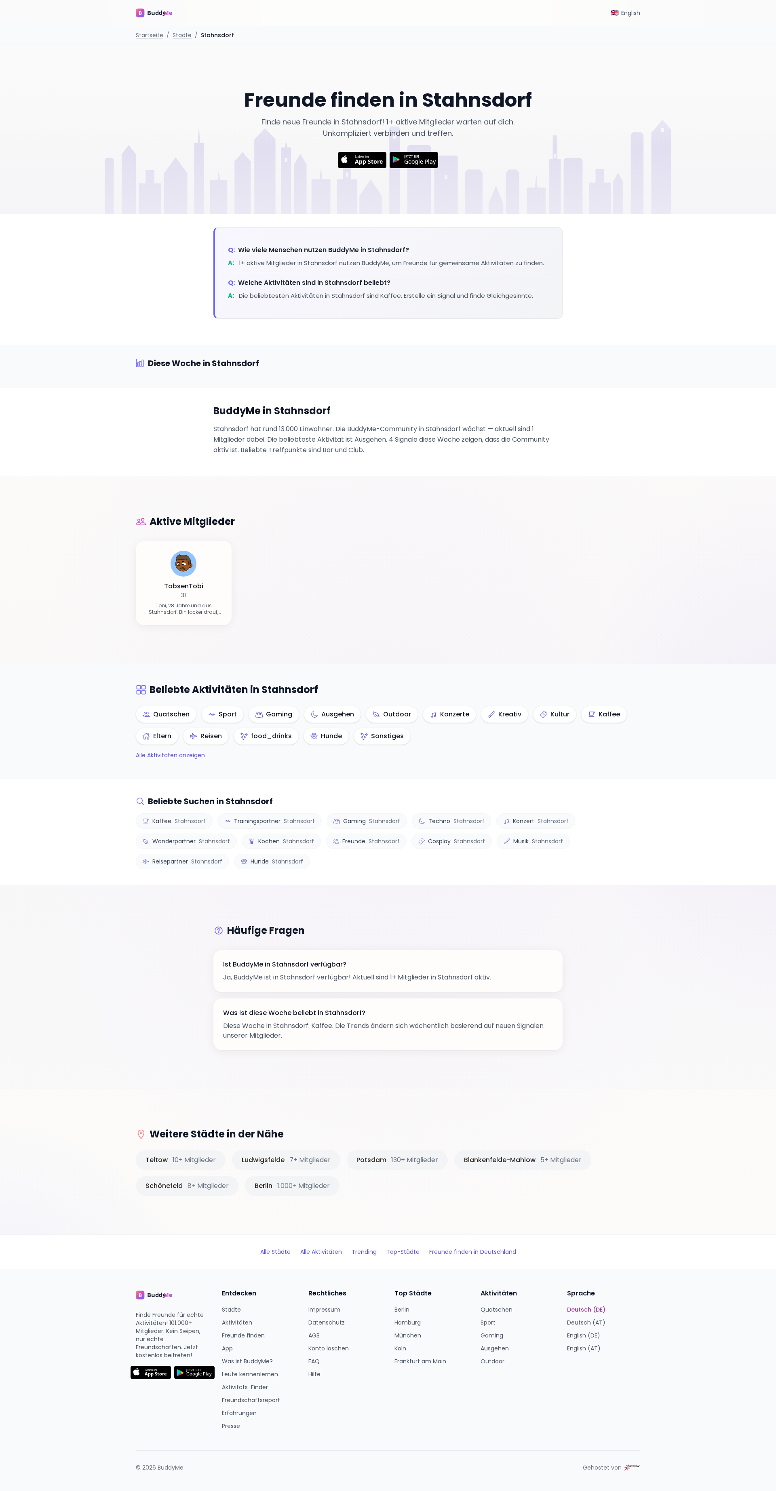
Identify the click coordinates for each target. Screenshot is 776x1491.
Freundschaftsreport (251, 1400)
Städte (182, 35)
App (227, 1348)
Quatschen (496, 1310)
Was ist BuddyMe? (247, 1361)
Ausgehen (495, 1348)
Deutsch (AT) (586, 1322)
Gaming (492, 1335)
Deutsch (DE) (586, 1310)
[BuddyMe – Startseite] (160, 12)
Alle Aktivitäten (321, 1252)
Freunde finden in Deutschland (472, 1252)
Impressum (324, 1310)
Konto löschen (328, 1348)
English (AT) (584, 1348)
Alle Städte (275, 1252)
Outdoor (492, 1361)
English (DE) (583, 1335)
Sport (488, 1322)
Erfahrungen (239, 1413)
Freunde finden (243, 1335)
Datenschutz (326, 1322)
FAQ (314, 1361)
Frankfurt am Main (420, 1361)
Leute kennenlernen (250, 1374)
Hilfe (314, 1374)
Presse (231, 1426)
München (407, 1335)
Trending (364, 1252)
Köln (400, 1348)
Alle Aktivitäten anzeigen (170, 755)
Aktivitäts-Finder (245, 1387)
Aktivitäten (237, 1322)
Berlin (401, 1310)
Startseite (149, 35)
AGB (314, 1335)
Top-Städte (403, 1252)
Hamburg (407, 1322)
